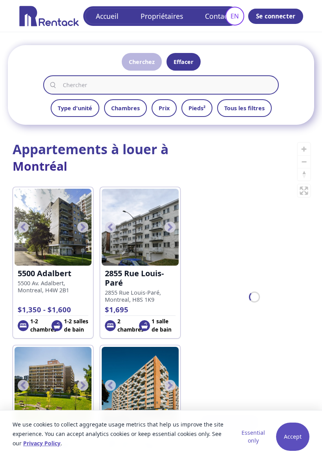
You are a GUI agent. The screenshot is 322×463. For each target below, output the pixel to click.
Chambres (125, 108)
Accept (293, 436)
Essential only (253, 436)
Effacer (184, 62)
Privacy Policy (41, 443)
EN (235, 16)
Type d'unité (75, 108)
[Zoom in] (304, 149)
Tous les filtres (244, 108)
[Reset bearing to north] (304, 174)
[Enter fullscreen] (304, 190)
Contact (217, 16)
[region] (254, 297)
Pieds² (196, 108)
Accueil (107, 16)
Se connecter (275, 16)
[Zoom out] (304, 161)
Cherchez (142, 62)
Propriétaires (162, 16)
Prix (164, 108)
